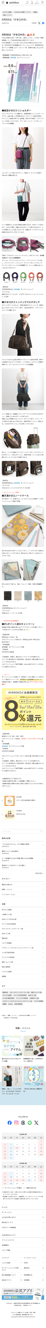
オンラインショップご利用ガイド (10, 1269)
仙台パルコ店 (6, 933)
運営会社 (26, 1268)
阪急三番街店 (6, 967)
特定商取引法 (28, 1275)
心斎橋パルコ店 (7, 914)
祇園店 (4, 976)
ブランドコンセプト (8, 1240)
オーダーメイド (6, 1212)
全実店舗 (13, 58)
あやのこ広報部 (7, 910)
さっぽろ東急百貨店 (8, 953)
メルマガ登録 (6, 1263)
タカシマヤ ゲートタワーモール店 (12, 929)
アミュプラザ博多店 (8, 957)
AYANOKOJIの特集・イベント (27, 1015)
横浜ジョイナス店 (7, 962)
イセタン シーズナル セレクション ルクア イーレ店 (17, 1001)
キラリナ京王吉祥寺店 (9, 924)
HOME (3, 1015)
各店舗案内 (5, 1245)
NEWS (26, 1263)
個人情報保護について (9, 1275)
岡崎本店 (4, 938)
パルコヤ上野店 (7, 972)
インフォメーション (30, 1258)
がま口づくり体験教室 (9, 1227)
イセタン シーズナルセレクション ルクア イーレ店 (17, 948)
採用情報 (26, 1280)
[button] (32, 2)
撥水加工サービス (7, 1222)
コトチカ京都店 (7, 943)
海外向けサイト (7, 1280)
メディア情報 (6, 1250)
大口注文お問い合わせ (9, 1217)
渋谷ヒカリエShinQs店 (9, 919)
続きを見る (39, 873)
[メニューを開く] (3, 2)
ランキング (5, 1258)
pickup (10, 1004)
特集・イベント (12, 1015)
